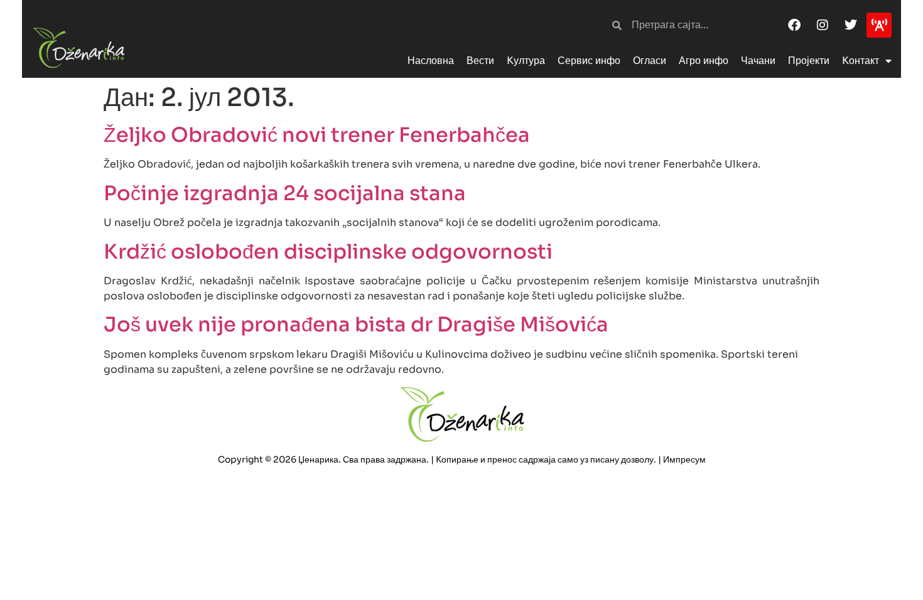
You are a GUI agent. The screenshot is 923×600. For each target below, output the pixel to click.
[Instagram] (822, 25)
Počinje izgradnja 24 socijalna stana (285, 193)
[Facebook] (794, 25)
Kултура (526, 60)
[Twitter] (850, 25)
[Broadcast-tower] (879, 25)
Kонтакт (860, 60)
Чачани (758, 60)
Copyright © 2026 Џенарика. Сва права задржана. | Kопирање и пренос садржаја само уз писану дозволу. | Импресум (462, 459)
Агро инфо (703, 60)
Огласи (649, 60)
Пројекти (808, 60)
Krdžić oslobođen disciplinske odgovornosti (328, 251)
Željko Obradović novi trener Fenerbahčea (317, 134)
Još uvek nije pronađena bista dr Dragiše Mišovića (356, 324)
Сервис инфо (589, 60)
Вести (480, 60)
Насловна (431, 60)
